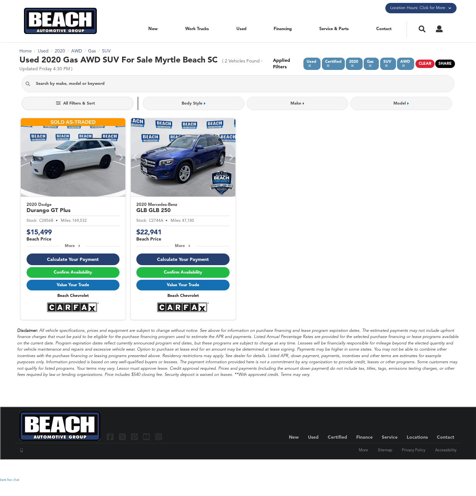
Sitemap (385, 450)
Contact (383, 29)
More (70, 246)
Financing (283, 29)
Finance (364, 437)
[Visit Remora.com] (443, 468)
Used (241, 29)
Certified (337, 437)
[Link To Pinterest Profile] (135, 436)
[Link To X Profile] (123, 436)
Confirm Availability (73, 272)
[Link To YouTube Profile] (147, 436)
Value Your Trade (73, 285)
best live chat (9, 479)
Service (390, 437)
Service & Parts (334, 29)
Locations (417, 437)
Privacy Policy (413, 450)
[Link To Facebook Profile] (111, 436)
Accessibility (446, 450)
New (153, 29)
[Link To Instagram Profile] (158, 436)
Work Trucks (197, 29)
